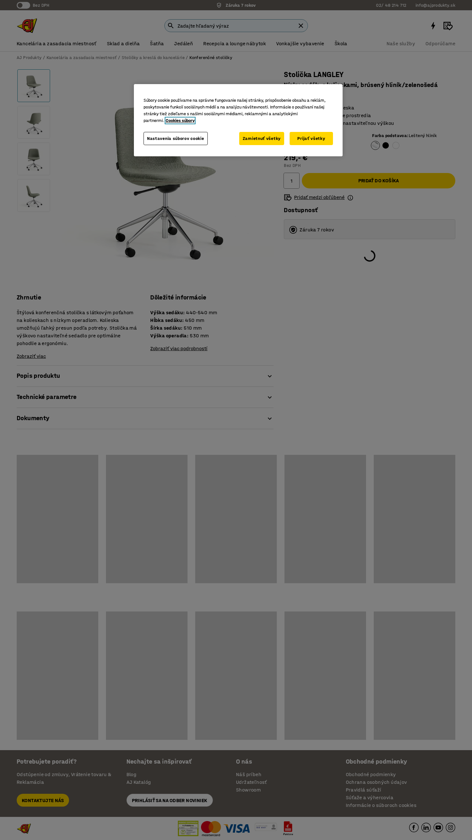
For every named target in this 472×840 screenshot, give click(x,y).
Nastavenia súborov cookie (175, 138)
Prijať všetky (311, 138)
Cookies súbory (180, 120)
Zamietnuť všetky (262, 138)
